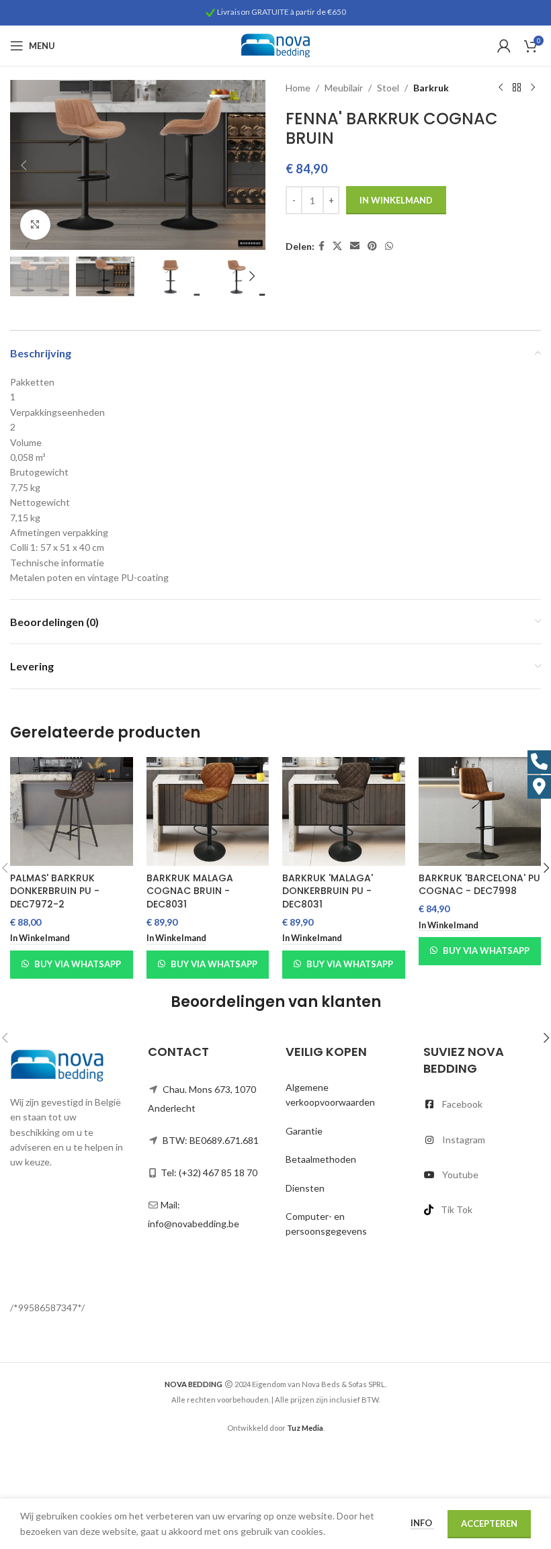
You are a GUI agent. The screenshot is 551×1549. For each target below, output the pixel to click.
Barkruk (431, 87)
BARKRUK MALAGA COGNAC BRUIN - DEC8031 (189, 891)
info (422, 1522)
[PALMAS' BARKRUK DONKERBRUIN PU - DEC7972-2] (71, 811)
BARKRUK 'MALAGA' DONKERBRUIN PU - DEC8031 (327, 891)
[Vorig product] (501, 88)
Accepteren (489, 1523)
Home (298, 87)
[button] (23, 165)
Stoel (388, 87)
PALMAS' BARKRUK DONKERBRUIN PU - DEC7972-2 (54, 891)
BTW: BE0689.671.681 (211, 1140)
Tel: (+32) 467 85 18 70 (209, 1172)
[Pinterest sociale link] (372, 246)
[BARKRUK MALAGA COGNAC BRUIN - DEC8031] (207, 811)
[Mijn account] (504, 45)
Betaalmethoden (321, 1159)
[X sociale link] (337, 246)
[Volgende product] (533, 88)
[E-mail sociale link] (355, 246)
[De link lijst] (482, 1104)
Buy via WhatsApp (77, 964)
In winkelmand (396, 200)
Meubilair (344, 87)
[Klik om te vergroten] (35, 225)
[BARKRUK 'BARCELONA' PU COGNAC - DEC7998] (480, 811)
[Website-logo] (275, 44)
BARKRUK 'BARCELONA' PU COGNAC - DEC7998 (479, 884)
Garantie (304, 1131)
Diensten (305, 1188)
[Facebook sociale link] (321, 246)
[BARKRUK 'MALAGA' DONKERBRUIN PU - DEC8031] (343, 811)
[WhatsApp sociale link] (389, 246)
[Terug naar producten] (517, 88)
